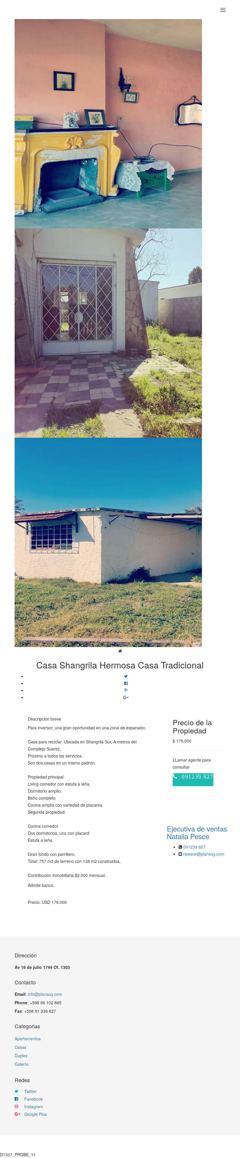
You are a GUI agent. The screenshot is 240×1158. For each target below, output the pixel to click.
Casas (20, 1047)
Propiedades (99, 1143)
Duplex (21, 1055)
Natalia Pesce (197, 832)
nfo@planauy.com (45, 994)
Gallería (129, 1143)
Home (72, 1143)
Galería (21, 1064)
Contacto (156, 1143)
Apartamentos (28, 1038)
